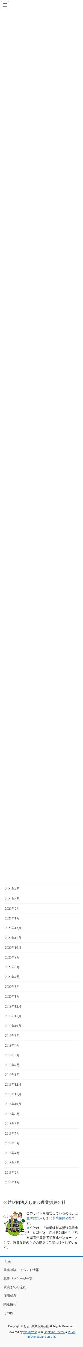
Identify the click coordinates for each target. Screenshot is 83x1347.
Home (7, 1261)
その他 (8, 1313)
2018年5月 (12, 1143)
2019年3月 (12, 1055)
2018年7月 (12, 1133)
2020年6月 (12, 967)
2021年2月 (12, 908)
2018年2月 (12, 1172)
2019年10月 (13, 1026)
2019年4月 (12, 1045)
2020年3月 (12, 986)
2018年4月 (12, 1153)
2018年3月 (12, 1163)
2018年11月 (13, 1094)
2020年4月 (12, 977)
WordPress (30, 1332)
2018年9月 (12, 1114)
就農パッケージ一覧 (18, 1278)
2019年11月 (13, 1016)
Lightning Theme (54, 1332)
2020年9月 (12, 957)
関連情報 (9, 1304)
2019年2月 (12, 1065)
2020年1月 (12, 996)
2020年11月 (13, 938)
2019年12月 (13, 1006)
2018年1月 (12, 1182)
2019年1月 (12, 1075)
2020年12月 (13, 928)
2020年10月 (13, 947)
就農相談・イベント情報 (21, 1270)
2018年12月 (13, 1084)
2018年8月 (12, 1124)
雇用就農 (9, 1296)
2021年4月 (12, 889)
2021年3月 (12, 899)
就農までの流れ (14, 1287)
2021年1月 (12, 918)
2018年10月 (13, 1104)
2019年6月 (12, 1035)
